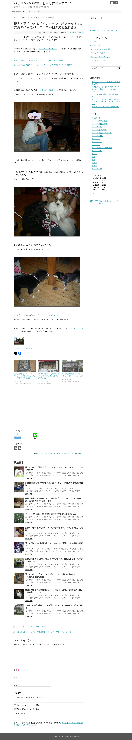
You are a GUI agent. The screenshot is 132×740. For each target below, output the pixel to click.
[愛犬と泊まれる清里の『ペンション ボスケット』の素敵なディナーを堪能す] (19, 471)
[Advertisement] (31, 412)
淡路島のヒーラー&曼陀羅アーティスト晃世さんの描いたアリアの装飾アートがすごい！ (106, 89)
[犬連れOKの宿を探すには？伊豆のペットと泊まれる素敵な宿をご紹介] (19, 609)
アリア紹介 (96, 118)
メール (17, 678)
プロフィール (37, 11)
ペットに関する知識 (97, 61)
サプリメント (97, 142)
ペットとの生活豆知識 (100, 124)
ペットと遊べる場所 (97, 53)
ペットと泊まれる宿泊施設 (73, 33)
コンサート (96, 139)
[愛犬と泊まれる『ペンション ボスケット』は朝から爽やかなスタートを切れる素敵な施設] (25, 366)
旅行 (65, 453)
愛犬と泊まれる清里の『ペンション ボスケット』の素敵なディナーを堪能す (43, 65)
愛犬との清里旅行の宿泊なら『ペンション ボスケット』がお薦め (38, 60)
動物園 (94, 163)
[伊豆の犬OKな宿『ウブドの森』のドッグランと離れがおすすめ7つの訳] (19, 487)
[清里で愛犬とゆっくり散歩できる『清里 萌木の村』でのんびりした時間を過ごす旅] (49, 366)
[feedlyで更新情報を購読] (112, 2)
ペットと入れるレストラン (100, 57)
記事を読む (28, 478)
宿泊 (61, 453)
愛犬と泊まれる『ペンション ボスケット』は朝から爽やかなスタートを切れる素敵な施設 (25, 376)
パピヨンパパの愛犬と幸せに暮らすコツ (42, 3)
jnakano (80, 453)
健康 (93, 160)
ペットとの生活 (97, 136)
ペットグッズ (95, 45)
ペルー (94, 154)
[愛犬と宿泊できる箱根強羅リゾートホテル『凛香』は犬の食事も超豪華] (19, 547)
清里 (69, 453)
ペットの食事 (95, 41)
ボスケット (54, 453)
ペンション (45, 453)
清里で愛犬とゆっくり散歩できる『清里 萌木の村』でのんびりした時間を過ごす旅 (48, 376)
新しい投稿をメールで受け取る (27, 709)
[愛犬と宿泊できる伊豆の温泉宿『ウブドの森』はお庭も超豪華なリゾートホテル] (19, 563)
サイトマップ (27, 11)
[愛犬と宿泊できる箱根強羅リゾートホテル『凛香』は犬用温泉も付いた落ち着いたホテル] (19, 594)
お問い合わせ (16, 11)
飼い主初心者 (97, 169)
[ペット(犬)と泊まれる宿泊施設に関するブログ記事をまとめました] (19, 518)
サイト (16, 685)
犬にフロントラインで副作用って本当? (31, 626)
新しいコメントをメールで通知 (27, 705)
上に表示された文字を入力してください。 (29, 697)
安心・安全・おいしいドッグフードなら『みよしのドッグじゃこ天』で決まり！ (106, 102)
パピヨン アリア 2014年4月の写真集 (105, 107)
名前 (16, 670)
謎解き (94, 166)
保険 (93, 157)
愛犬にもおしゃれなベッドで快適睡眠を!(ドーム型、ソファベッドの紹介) (44, 632)
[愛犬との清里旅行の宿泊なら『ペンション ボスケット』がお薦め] (72, 366)
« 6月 (92, 194)
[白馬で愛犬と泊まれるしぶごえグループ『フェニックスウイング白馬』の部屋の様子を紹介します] (19, 503)
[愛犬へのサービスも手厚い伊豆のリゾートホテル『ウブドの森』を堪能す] (19, 532)
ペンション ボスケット (48, 49)
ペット (37, 453)
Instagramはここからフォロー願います (104, 30)
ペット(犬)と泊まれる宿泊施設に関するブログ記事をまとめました (52, 514)
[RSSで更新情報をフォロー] (116, 2)
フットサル (96, 145)
